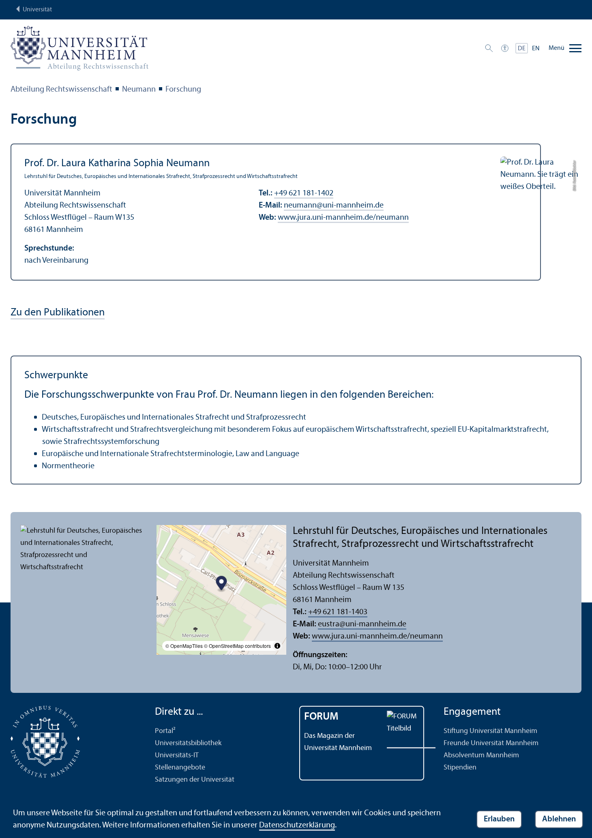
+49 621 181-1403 (337, 612)
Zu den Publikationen (58, 312)
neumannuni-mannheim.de (334, 205)
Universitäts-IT (177, 755)
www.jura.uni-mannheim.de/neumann (343, 218)
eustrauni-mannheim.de (362, 624)
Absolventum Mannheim (481, 755)
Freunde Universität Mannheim (491, 743)
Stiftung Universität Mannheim (490, 731)
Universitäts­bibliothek (188, 743)
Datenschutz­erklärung (297, 825)
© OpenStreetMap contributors (237, 645)
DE (522, 48)
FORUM (321, 717)
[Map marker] (221, 584)
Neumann (139, 90)
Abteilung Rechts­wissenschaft (61, 90)
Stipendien (460, 768)
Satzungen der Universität (194, 780)
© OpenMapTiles (184, 645)
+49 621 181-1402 (303, 193)
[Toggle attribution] (277, 646)
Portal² (165, 731)
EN (536, 48)
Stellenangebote (180, 768)
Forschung (183, 90)
